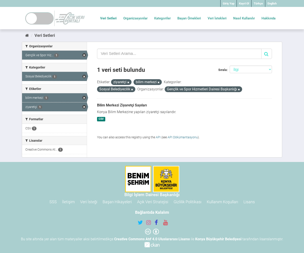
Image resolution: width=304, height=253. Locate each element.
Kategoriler (162, 18)
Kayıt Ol (244, 3)
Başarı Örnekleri (189, 18)
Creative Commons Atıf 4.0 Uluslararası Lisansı (152, 239)
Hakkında (268, 18)
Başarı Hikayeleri (117, 201)
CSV (101, 119)
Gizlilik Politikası (187, 201)
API (158, 137)
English (272, 3)
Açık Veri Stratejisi (152, 201)
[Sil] (128, 82)
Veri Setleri (108, 18)
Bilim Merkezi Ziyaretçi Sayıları (122, 105)
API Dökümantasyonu (183, 137)
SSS (53, 201)
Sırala (222, 70)
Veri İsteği (88, 201)
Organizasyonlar (135, 18)
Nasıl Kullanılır (244, 18)
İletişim (68, 201)
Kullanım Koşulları (222, 201)
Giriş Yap (228, 3)
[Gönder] (266, 54)
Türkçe (258, 3)
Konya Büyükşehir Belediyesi (218, 239)
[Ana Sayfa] (27, 35)
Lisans (249, 201)
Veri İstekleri (217, 18)
